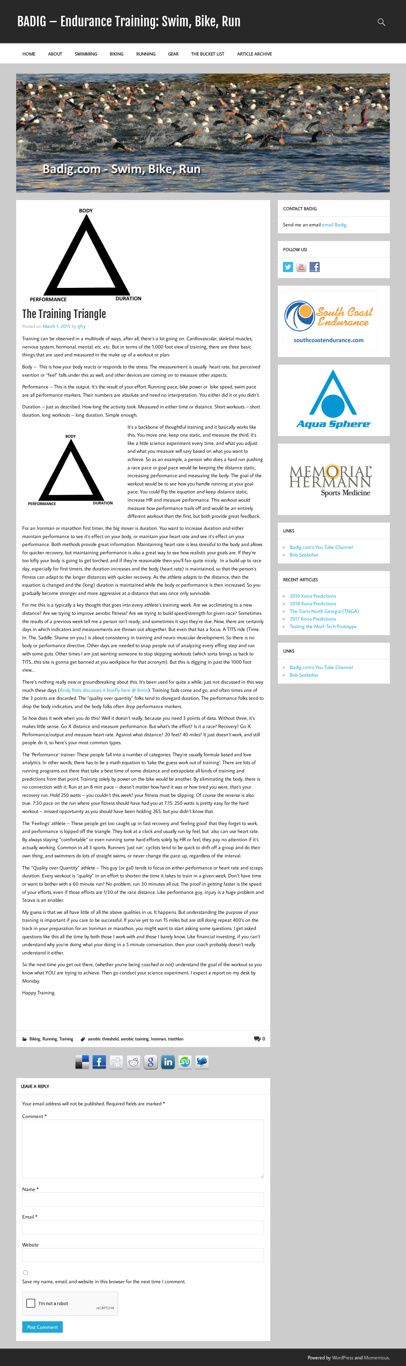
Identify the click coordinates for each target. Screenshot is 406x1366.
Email (29, 1216)
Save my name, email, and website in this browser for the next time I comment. (104, 1281)
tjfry (81, 326)
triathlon (175, 1039)
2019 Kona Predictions (313, 596)
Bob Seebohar (304, 554)
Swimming (86, 54)
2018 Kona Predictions (313, 603)
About (55, 54)
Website (30, 1244)
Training (66, 1039)
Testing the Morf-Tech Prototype (323, 626)
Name (30, 1189)
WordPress (342, 1357)
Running (145, 54)
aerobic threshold (103, 1039)
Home (29, 54)
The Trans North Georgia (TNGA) (324, 611)
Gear (173, 54)
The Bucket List (207, 54)
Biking (116, 54)
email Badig (334, 224)
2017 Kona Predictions (313, 618)
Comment (34, 1116)
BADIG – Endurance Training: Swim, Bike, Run (129, 21)
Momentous (376, 1357)
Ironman (158, 1039)
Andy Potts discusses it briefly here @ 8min (104, 690)
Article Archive (254, 54)
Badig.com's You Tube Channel (321, 547)
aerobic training (135, 1039)
